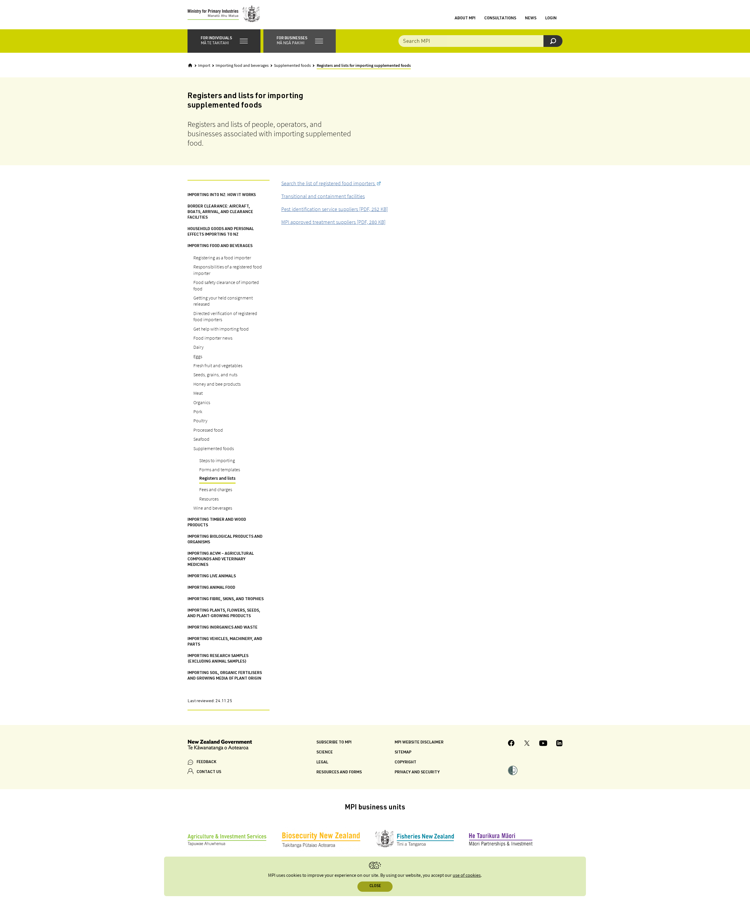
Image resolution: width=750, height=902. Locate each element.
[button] (224, 41)
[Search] (552, 41)
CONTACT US (209, 772)
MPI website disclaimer (419, 743)
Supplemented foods (292, 65)
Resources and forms (339, 772)
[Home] (190, 65)
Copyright (405, 762)
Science (324, 752)
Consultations (500, 18)
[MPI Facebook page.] (511, 744)
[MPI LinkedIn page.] (559, 744)
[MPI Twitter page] (527, 744)
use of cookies (467, 875)
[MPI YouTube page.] (543, 744)
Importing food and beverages (242, 65)
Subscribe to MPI (334, 743)
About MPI (465, 18)
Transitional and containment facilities (323, 196)
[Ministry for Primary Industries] (224, 14)
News (530, 18)
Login (551, 18)
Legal (322, 762)
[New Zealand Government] (220, 746)
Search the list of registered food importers (328, 183)
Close (375, 886)
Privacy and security (417, 772)
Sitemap (403, 752)
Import (204, 65)
